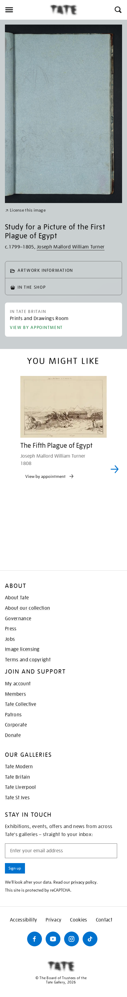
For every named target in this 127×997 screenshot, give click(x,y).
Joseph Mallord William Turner (70, 247)
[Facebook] (34, 939)
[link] (25, 210)
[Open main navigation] (25, 10)
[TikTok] (90, 939)
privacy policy (83, 882)
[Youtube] (53, 939)
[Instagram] (71, 939)
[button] (118, 10)
